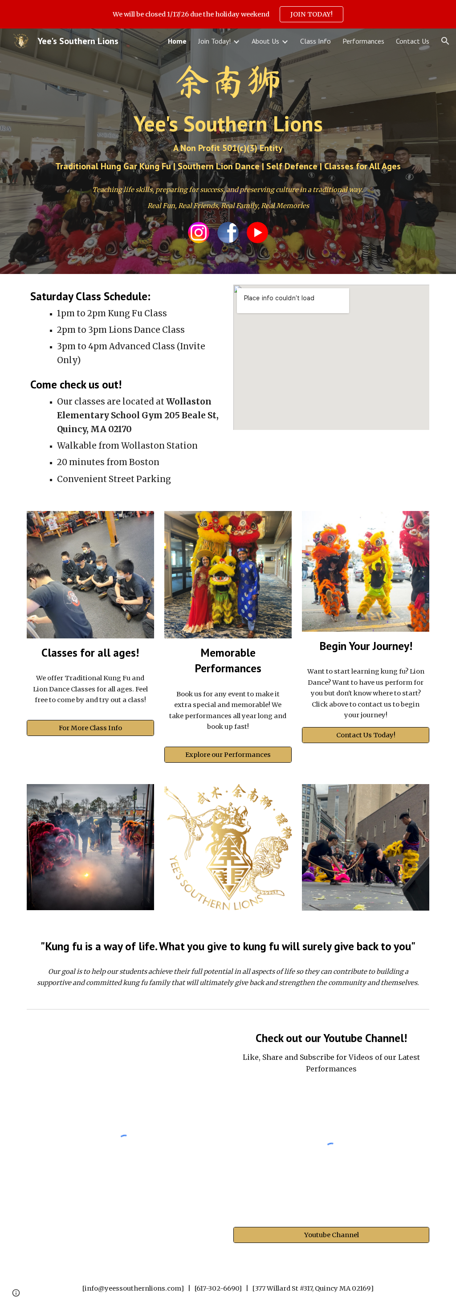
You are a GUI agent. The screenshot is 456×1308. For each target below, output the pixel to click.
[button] (445, 41)
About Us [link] (265, 41)
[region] (228, 14)
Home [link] (177, 41)
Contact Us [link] (412, 41)
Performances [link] (363, 41)
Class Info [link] (315, 41)
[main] (228, 116)
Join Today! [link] (214, 41)
